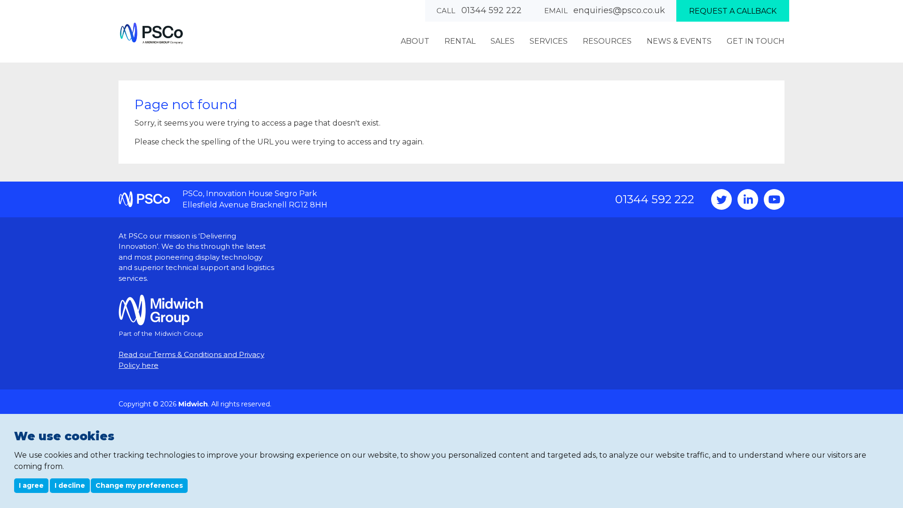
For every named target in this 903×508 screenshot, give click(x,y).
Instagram (747, 199)
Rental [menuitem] (459, 41)
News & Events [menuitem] (679, 41)
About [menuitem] (415, 41)
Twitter (721, 199)
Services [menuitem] (549, 41)
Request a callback (732, 11)
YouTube (774, 199)
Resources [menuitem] (607, 41)
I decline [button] (70, 485)
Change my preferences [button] (139, 485)
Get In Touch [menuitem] (755, 41)
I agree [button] (31, 485)
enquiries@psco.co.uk (619, 10)
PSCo (151, 33)
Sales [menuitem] (503, 41)
